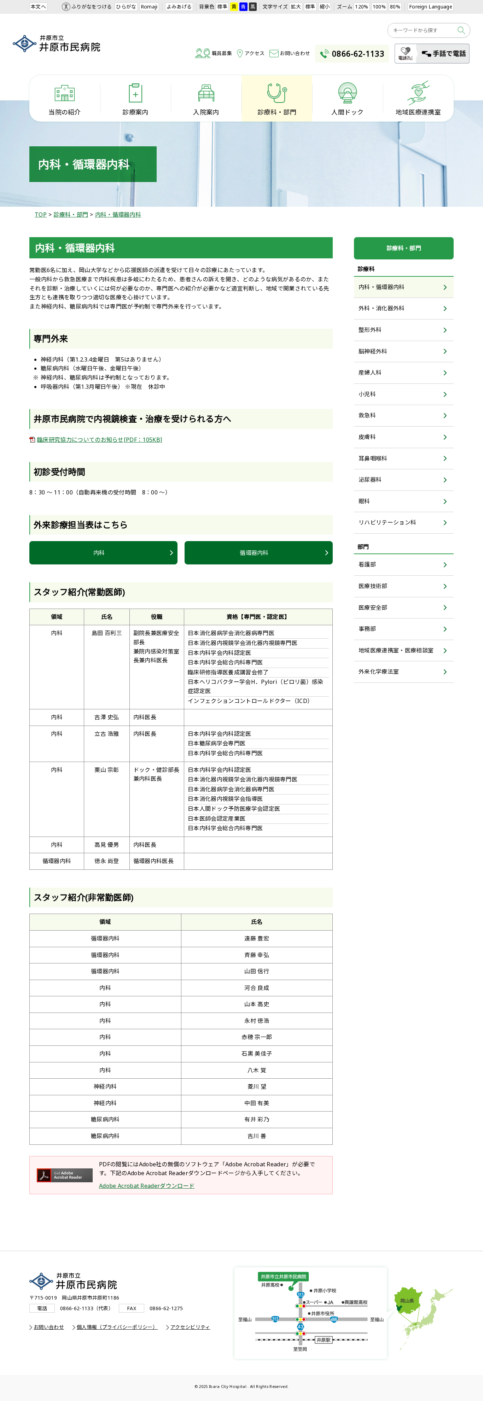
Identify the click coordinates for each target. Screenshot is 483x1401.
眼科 (364, 501)
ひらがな (126, 6)
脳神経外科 (373, 351)
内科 (99, 553)
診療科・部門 (70, 214)
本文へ (38, 6)
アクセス (254, 53)
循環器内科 (254, 553)
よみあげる (179, 6)
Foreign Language (430, 6)
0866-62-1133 (358, 53)
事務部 (367, 629)
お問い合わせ (295, 53)
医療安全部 (373, 607)
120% (361, 6)
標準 (222, 6)
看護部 (367, 564)
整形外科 (370, 330)
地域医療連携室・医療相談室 (396, 650)
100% (379, 6)
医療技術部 (373, 586)
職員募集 (222, 53)
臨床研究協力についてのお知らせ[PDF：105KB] (99, 440)
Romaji (149, 6)
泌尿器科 (370, 479)
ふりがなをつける (91, 6)
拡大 (296, 6)
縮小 (325, 6)
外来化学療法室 (379, 671)
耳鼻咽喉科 (373, 458)
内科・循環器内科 (118, 214)
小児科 (367, 394)
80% (395, 6)
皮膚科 (367, 437)
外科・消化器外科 (382, 308)
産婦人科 (370, 372)
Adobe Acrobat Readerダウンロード (146, 1186)
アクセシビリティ (190, 1327)
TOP (41, 214)
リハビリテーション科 (387, 522)
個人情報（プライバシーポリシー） (117, 1327)
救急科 (367, 415)
